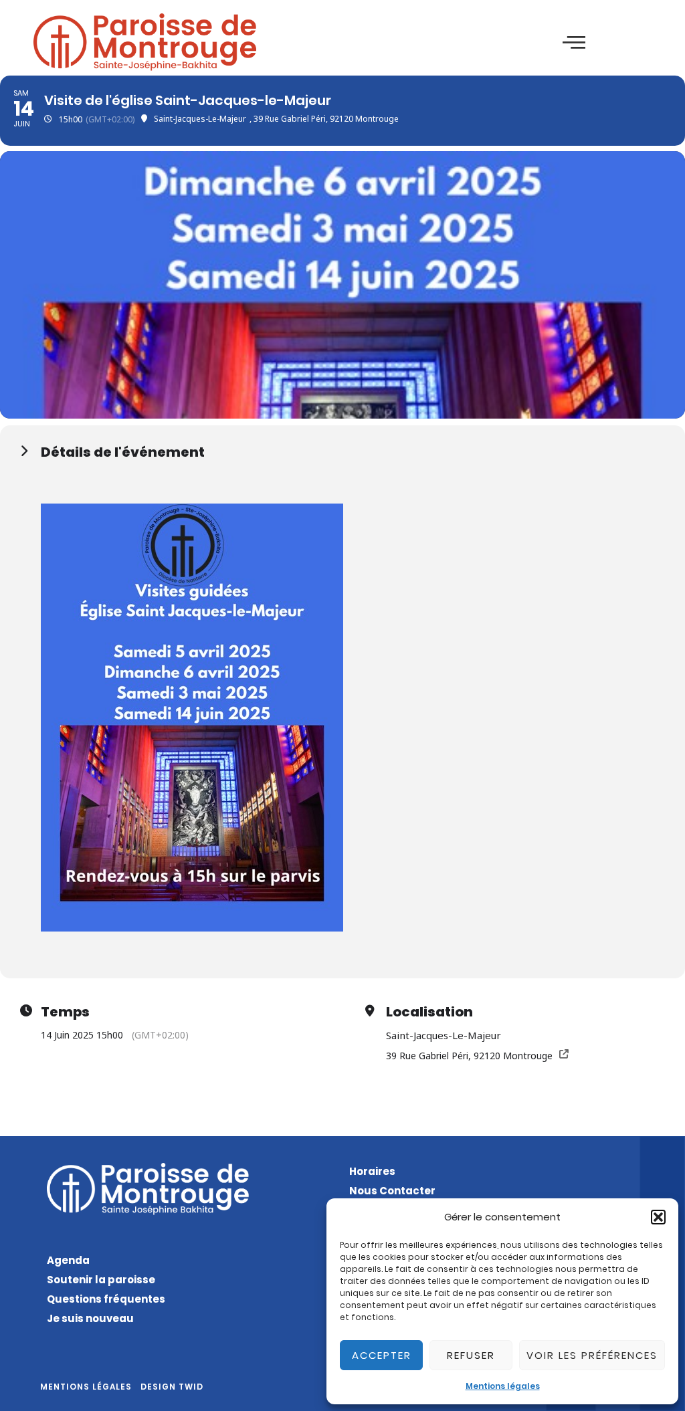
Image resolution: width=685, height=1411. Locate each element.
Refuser (471, 1355)
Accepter (381, 1355)
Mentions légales (503, 1386)
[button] (658, 1217)
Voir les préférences (592, 1355)
